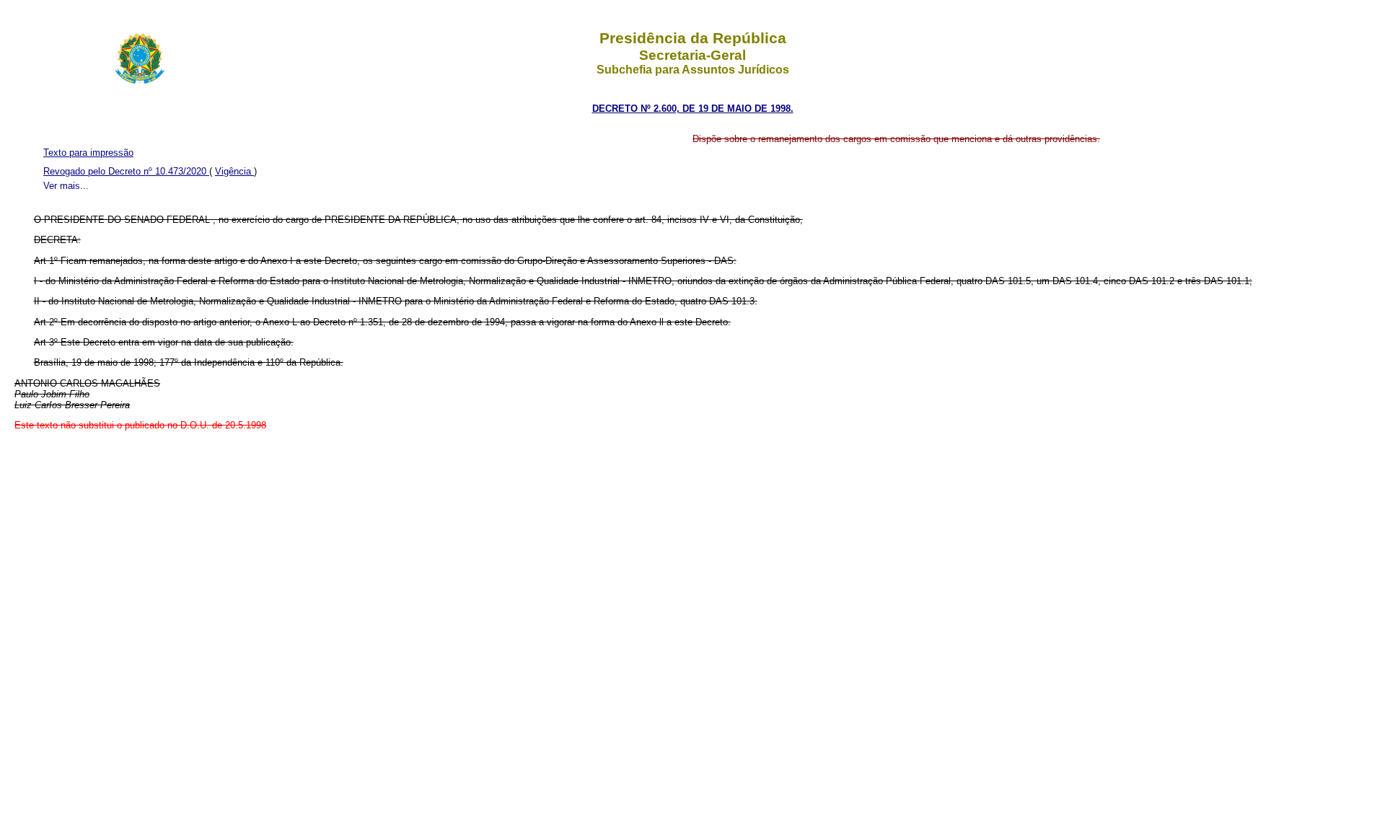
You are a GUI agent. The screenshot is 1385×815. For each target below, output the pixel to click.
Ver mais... (66, 185)
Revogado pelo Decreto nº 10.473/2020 (126, 171)
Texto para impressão (88, 152)
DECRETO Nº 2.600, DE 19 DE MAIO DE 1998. (692, 108)
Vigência (234, 171)
